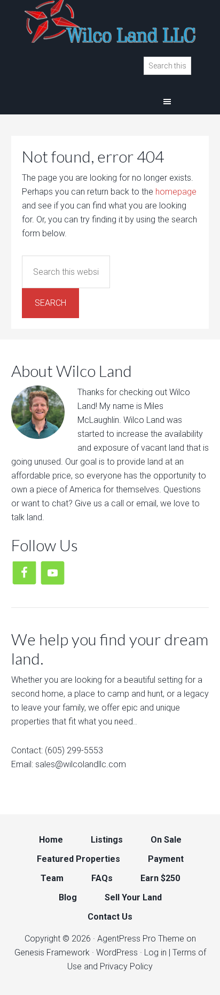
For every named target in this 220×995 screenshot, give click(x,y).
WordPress (117, 952)
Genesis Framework (52, 952)
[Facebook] (24, 572)
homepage (176, 192)
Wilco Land (110, 21)
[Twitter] (53, 572)
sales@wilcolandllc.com (80, 764)
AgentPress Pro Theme (140, 939)
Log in (155, 952)
